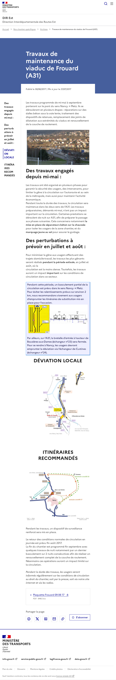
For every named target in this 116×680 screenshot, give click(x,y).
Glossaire (21, 669)
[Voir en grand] (58, 147)
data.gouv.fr (81, 659)
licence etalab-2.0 (63, 676)
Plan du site (7, 669)
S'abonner (82, 617)
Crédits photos (56, 669)
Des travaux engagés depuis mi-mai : (9, 110)
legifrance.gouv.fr (59, 659)
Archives (44, 29)
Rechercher (106, 4)
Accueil (5, 29)
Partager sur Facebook (29, 619)
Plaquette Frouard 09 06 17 (49, 595)
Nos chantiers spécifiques (24, 29)
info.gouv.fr (8, 659)
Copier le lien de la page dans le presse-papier (63, 619)
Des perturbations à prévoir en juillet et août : (9, 134)
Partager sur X (37, 619)
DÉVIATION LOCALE (9, 153)
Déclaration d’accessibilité (79, 669)
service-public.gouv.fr (32, 659)
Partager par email (54, 619)
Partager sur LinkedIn (46, 619)
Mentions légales (37, 669)
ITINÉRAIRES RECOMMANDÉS (9, 170)
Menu (112, 4)
